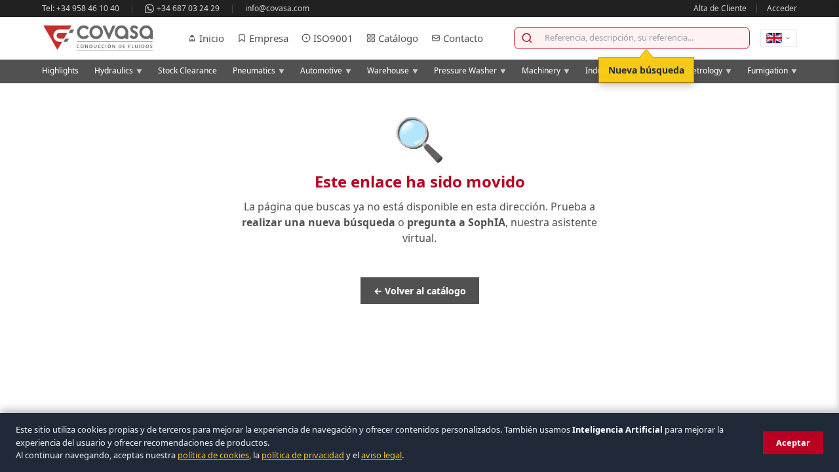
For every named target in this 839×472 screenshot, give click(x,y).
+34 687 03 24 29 (188, 8)
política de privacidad (303, 455)
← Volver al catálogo (420, 291)
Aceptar (793, 442)
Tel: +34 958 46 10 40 (80, 8)
